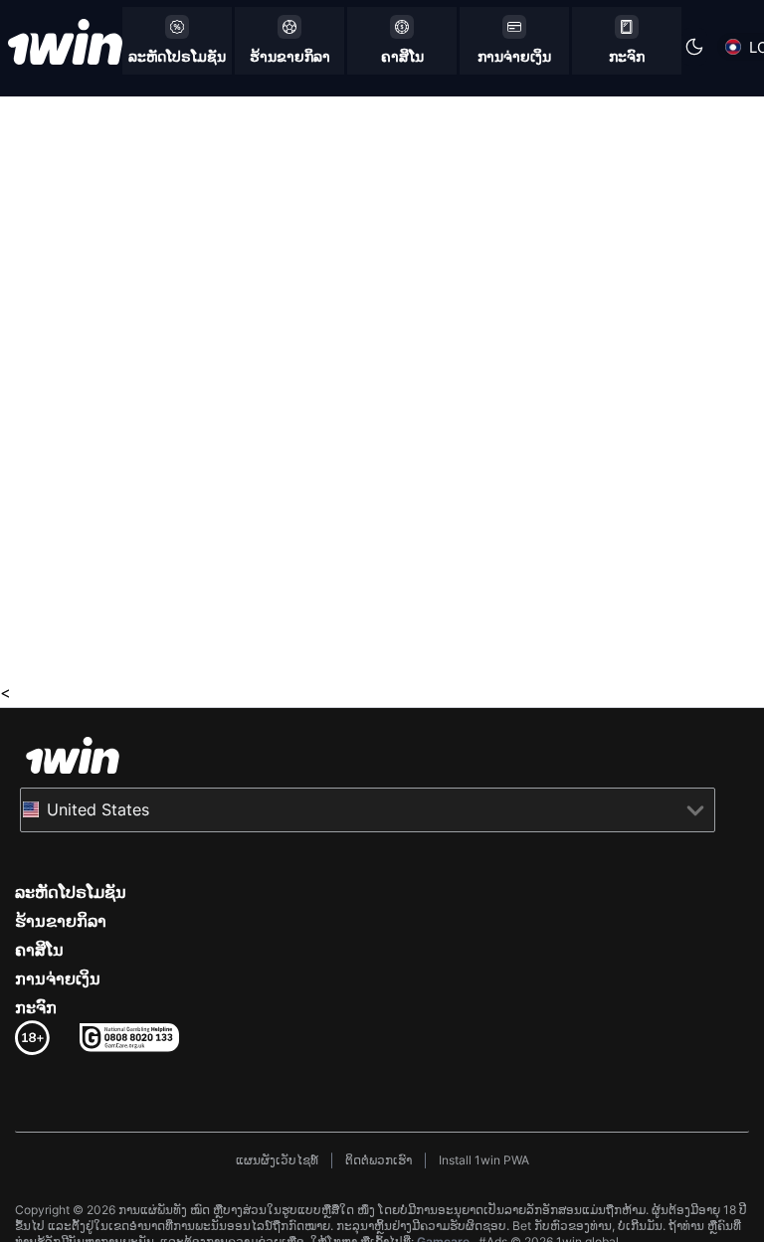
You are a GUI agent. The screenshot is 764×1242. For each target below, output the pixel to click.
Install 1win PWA (484, 1160)
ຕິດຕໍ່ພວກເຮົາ (378, 1160)
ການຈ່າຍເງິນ (57, 978)
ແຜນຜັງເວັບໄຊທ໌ (277, 1160)
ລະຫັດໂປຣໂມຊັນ (70, 892)
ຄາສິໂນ (39, 950)
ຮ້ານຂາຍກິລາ (60, 921)
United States (98, 809)
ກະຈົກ (36, 1007)
